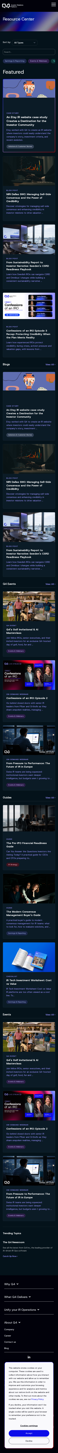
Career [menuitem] (7, 1335)
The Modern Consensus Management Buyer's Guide (23, 913)
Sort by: (7, 42)
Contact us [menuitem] (10, 1341)
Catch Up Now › (10, 1256)
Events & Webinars (38, 61)
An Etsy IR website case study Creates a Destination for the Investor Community (26, 121)
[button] (53, 4)
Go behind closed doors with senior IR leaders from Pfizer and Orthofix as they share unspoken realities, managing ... (26, 706)
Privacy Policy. (37, 1399)
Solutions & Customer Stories (20, 146)
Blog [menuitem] (6, 1348)
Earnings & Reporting (14, 61)
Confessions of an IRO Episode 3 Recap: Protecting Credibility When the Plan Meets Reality (28, 334)
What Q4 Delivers (15, 1297)
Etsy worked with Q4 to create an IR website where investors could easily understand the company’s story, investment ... (28, 425)
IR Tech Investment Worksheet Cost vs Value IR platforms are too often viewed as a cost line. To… (28, 992)
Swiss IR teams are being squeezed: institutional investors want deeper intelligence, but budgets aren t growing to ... (29, 775)
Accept (29, 1433)
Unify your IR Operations (20, 1310)
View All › (50, 364)
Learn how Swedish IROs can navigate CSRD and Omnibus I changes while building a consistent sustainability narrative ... (28, 277)
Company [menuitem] (9, 1329)
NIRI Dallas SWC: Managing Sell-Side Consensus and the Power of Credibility (28, 198)
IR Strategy (12, 864)
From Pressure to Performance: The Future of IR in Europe (28, 765)
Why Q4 (9, 1284)
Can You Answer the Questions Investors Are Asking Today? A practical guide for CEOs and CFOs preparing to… (28, 855)
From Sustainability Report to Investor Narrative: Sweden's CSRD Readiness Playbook (27, 266)
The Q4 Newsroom (13, 1242)
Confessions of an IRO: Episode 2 (27, 698)
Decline (29, 1441)
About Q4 (10, 1322)
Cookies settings (29, 1425)
